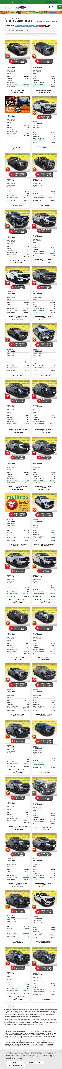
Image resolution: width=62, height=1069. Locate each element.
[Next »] (20, 1006)
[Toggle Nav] (59, 7)
